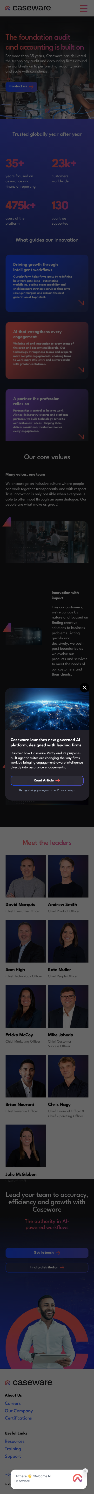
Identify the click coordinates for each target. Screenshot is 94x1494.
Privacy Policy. (66, 790)
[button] (84, 687)
